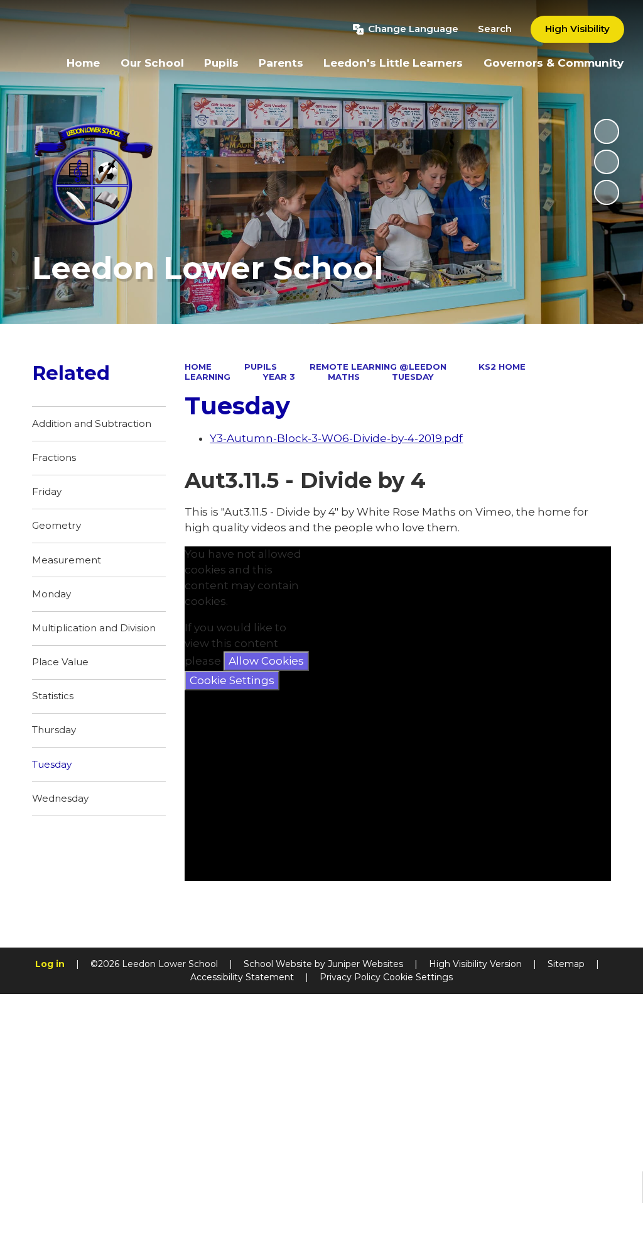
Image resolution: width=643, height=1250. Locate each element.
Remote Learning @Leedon (378, 367)
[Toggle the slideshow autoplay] (606, 131)
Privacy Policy (350, 977)
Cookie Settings (232, 680)
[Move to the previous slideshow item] (606, 162)
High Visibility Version (475, 964)
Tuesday (413, 377)
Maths (344, 377)
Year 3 (279, 377)
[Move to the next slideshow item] (606, 192)
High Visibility (577, 29)
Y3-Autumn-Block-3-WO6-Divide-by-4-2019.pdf (336, 438)
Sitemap (566, 964)
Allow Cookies (266, 661)
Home (198, 367)
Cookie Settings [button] (418, 977)
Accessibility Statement (242, 977)
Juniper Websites (365, 964)
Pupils (260, 367)
